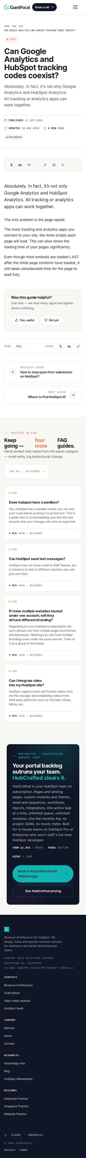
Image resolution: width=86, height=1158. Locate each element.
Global (16, 1135)
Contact (9, 1043)
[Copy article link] (45, 165)
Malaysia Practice (15, 1114)
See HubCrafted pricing (43, 891)
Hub (14, 26)
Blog (7, 1071)
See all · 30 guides (24, 471)
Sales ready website (17, 1000)
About (8, 1035)
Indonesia (35, 1135)
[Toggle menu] (75, 7)
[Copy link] (78, 346)
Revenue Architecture (18, 985)
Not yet (54, 320)
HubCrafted (11, 993)
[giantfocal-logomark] (6, 929)
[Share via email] (29, 165)
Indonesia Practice (16, 1098)
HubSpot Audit (13, 1008)
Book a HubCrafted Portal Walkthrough (37, 873)
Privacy (10, 1150)
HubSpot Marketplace (18, 1078)
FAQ (21, 26)
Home (6, 26)
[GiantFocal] (17, 7)
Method (9, 1028)
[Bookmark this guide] (62, 165)
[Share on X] (11, 165)
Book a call (42, 7)
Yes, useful (27, 320)
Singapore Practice (16, 1106)
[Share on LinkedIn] (20, 165)
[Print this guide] (54, 165)
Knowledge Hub (14, 1063)
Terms (23, 1150)
